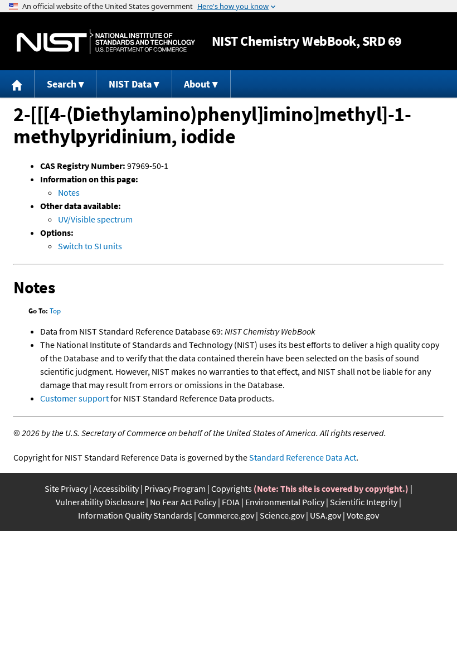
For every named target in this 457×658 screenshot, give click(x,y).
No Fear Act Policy (183, 501)
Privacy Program (175, 488)
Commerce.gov (226, 515)
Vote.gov (363, 515)
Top (55, 311)
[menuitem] (17, 84)
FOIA (231, 501)
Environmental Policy (284, 501)
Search (61, 84)
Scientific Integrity (363, 501)
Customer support (74, 398)
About (197, 84)
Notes (69, 192)
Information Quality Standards (135, 515)
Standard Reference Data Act (302, 457)
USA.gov (325, 515)
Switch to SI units (90, 245)
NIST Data (130, 84)
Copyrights (231, 488)
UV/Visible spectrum (95, 219)
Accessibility (116, 488)
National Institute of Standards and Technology (106, 41)
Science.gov (282, 515)
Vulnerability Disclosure (100, 501)
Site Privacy (66, 488)
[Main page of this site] (17, 84)
